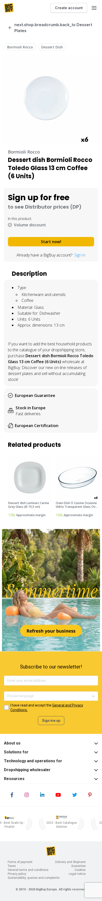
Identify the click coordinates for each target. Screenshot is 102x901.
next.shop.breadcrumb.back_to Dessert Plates (53, 27)
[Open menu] (94, 8)
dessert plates (20, 373)
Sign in (79, 255)
